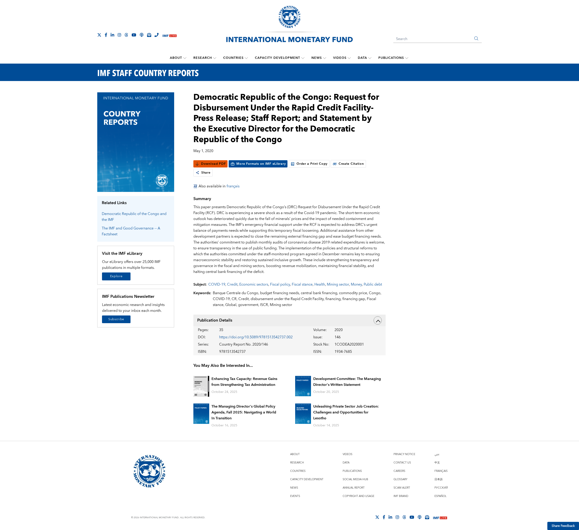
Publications (391, 58)
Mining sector (338, 284)
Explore (116, 276)
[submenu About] (184, 58)
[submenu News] (324, 58)
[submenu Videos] (349, 58)
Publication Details (214, 320)
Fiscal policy (280, 284)
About (176, 58)
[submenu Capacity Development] (303, 58)
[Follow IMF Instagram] (119, 35)
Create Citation (351, 164)
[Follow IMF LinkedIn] (112, 35)
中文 (437, 462)
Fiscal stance (302, 284)
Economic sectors (253, 284)
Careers (399, 471)
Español (440, 496)
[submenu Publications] (406, 58)
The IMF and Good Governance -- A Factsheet (131, 231)
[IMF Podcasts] (420, 517)
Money (356, 284)
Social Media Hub (355, 479)
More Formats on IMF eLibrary (261, 164)
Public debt (373, 284)
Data (362, 58)
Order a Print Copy (312, 164)
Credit (232, 284)
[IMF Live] (169, 35)
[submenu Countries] (246, 58)
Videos (339, 58)
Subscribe (116, 319)
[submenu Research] (214, 58)
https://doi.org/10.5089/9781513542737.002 (256, 337)
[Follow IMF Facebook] (106, 35)
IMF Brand (401, 496)
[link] (197, 173)
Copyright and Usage (358, 496)
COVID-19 (216, 284)
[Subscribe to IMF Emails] (149, 35)
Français (441, 471)
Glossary (400, 479)
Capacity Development (277, 58)
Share (206, 172)
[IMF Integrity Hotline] (156, 35)
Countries (233, 58)
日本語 (438, 479)
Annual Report (354, 487)
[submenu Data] (370, 58)
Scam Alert (402, 487)
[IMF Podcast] (142, 35)
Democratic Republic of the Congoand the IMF (134, 217)
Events (295, 496)
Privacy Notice (404, 454)
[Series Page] (135, 141)
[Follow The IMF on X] (99, 35)
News (316, 58)
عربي (436, 454)
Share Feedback (563, 526)
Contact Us (402, 462)
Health (319, 284)
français (233, 186)
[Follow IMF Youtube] (134, 35)
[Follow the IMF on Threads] (126, 35)
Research (202, 58)
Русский (441, 487)
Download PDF (213, 164)
